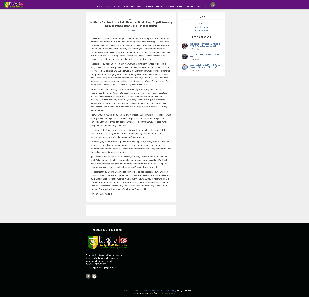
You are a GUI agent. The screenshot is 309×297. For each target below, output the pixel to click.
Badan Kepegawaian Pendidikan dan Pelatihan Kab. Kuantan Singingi (149, 290)
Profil (108, 6)
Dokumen (170, 6)
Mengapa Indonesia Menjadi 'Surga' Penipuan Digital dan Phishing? (205, 66)
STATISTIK (117, 6)
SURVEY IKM (149, 6)
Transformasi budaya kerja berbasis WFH (205, 55)
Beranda (99, 6)
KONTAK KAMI (201, 6)
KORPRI (179, 6)
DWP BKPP (189, 6)
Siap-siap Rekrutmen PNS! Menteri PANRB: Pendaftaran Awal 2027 (205, 45)
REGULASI (159, 6)
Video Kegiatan (201, 27)
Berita (131, 19)
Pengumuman (201, 30)
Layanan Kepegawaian (132, 6)
